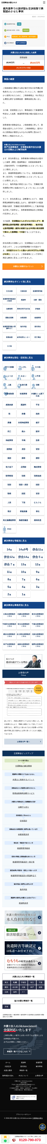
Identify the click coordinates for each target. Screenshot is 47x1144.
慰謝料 (23, 300)
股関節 (9, 449)
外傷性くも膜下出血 (37, 395)
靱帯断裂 (9, 476)
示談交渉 (8, 1066)
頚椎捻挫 (37, 476)
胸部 (9, 458)
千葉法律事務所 (38, 625)
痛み (23, 431)
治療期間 (9, 309)
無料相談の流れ (7, 1075)
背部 (37, 449)
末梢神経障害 (23, 423)
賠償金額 (9, 337)
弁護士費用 (8, 1070)
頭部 (37, 485)
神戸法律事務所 (21, 43)
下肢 (23, 502)
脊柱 (37, 511)
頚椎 (23, 476)
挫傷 (23, 414)
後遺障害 (37, 318)
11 (9, 571)
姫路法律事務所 (24, 645)
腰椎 (23, 458)
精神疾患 (37, 520)
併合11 (37, 549)
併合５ (37, 556)
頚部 (9, 485)
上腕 (9, 385)
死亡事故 (37, 337)
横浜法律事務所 (9, 635)
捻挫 (37, 414)
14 (9, 549)
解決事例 (39, 1066)
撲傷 (9, 423)
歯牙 (37, 423)
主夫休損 (9, 291)
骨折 (9, 511)
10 (23, 571)
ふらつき (9, 376)
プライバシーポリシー (23, 1114)
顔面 (23, 493)
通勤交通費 (9, 318)
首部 (37, 493)
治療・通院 (38, 300)
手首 (37, 405)
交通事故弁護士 (37, 1118)
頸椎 (9, 493)
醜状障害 (37, 467)
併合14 (23, 556)
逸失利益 (23, 326)
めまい (23, 376)
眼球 (37, 431)
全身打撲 (23, 385)
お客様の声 (39, 1075)
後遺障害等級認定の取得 (9, 300)
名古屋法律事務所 (23, 635)
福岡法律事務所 (38, 645)
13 (23, 564)
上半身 (37, 376)
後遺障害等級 (37, 291)
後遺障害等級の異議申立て (9, 327)
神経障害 (9, 440)
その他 (9, 346)
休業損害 (23, 318)
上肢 (9, 502)
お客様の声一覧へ (23, 742)
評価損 (37, 309)
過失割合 (37, 326)
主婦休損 (23, 291)
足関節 (23, 467)
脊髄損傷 (23, 511)
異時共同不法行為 (23, 309)
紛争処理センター (23, 337)
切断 (37, 385)
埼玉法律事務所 (24, 625)
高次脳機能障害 (9, 520)
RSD (9, 529)
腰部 (37, 458)
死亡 (9, 431)
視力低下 (9, 467)
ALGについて (23, 1075)
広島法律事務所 (9, 615)
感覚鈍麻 (9, 405)
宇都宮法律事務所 (9, 625)
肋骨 (37, 440)
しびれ (23, 367)
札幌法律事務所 (24, 615)
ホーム (7, 1062)
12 (37, 564)
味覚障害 (23, 394)
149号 (23, 549)
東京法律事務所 (38, 615)
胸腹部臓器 (23, 520)
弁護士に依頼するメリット (23, 266)
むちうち (37, 502)
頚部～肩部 (23, 485)
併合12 (9, 556)
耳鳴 (23, 440)
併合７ (9, 564)
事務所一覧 (23, 1070)
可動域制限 (9, 394)
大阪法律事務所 (38, 635)
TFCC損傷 (9, 367)
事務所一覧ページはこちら (17, 1051)
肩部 (23, 449)
